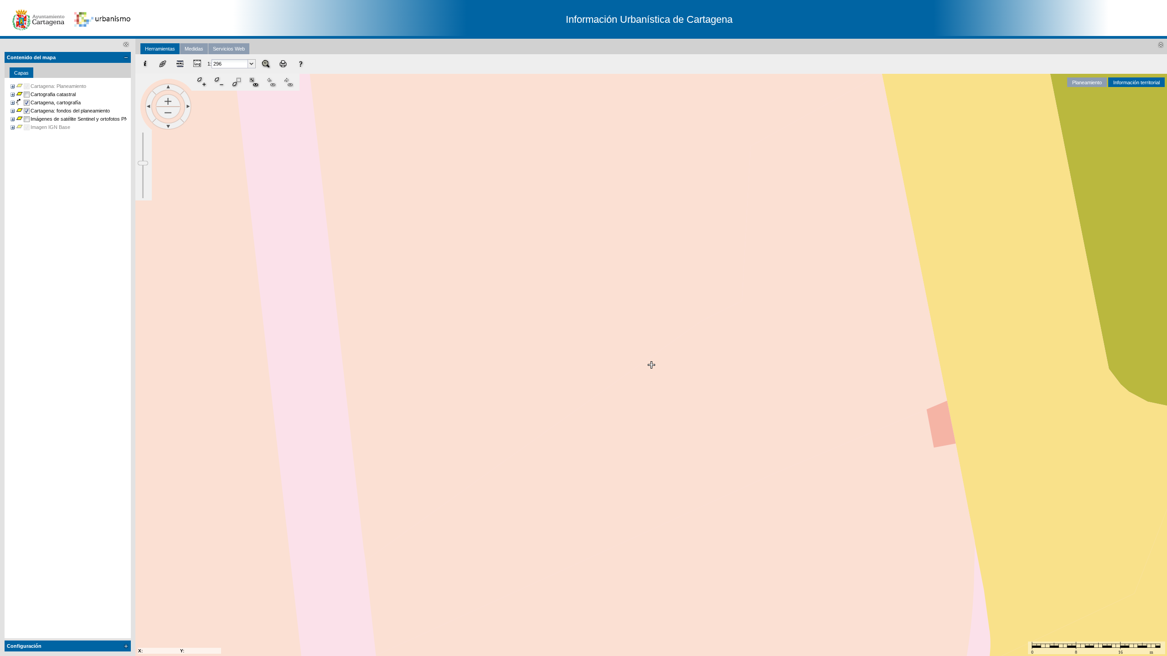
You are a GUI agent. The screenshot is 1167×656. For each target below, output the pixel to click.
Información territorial (1136, 82)
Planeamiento (1087, 82)
